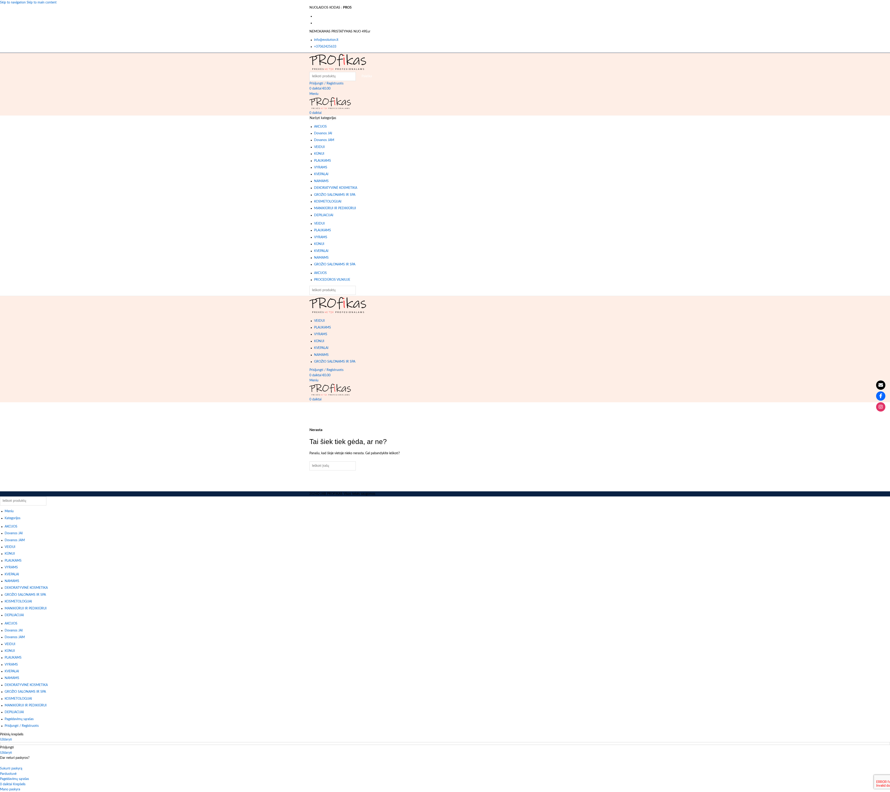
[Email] (880, 385)
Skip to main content (42, 2)
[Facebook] (880, 396)
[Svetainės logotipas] (337, 62)
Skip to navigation (13, 2)
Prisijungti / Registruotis (22, 726)
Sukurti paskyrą (11, 768)
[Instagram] (880, 407)
